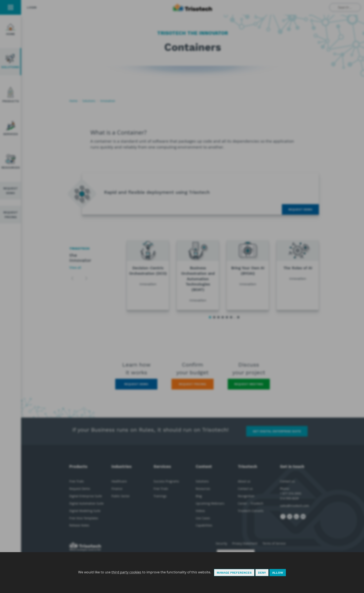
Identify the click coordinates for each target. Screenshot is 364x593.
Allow (277, 572)
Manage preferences (234, 572)
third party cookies (126, 572)
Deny (262, 572)
